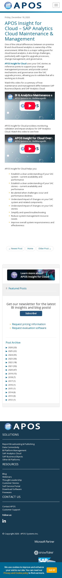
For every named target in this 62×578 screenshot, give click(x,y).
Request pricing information (29, 324)
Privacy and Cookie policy (16, 573)
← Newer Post (15, 248)
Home (30, 248)
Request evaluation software (29, 328)
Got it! (52, 570)
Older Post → (44, 248)
